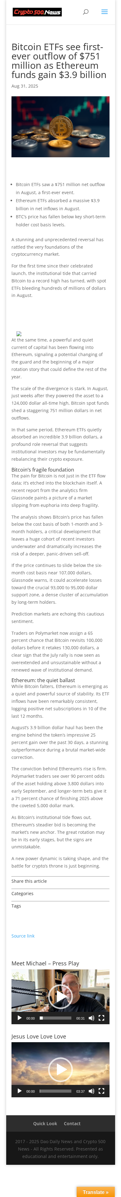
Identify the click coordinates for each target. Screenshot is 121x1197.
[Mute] (91, 1018)
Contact (72, 1123)
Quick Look (45, 1123)
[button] (60, 996)
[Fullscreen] (101, 1018)
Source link (22, 936)
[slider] (55, 1018)
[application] (60, 996)
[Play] (19, 1018)
